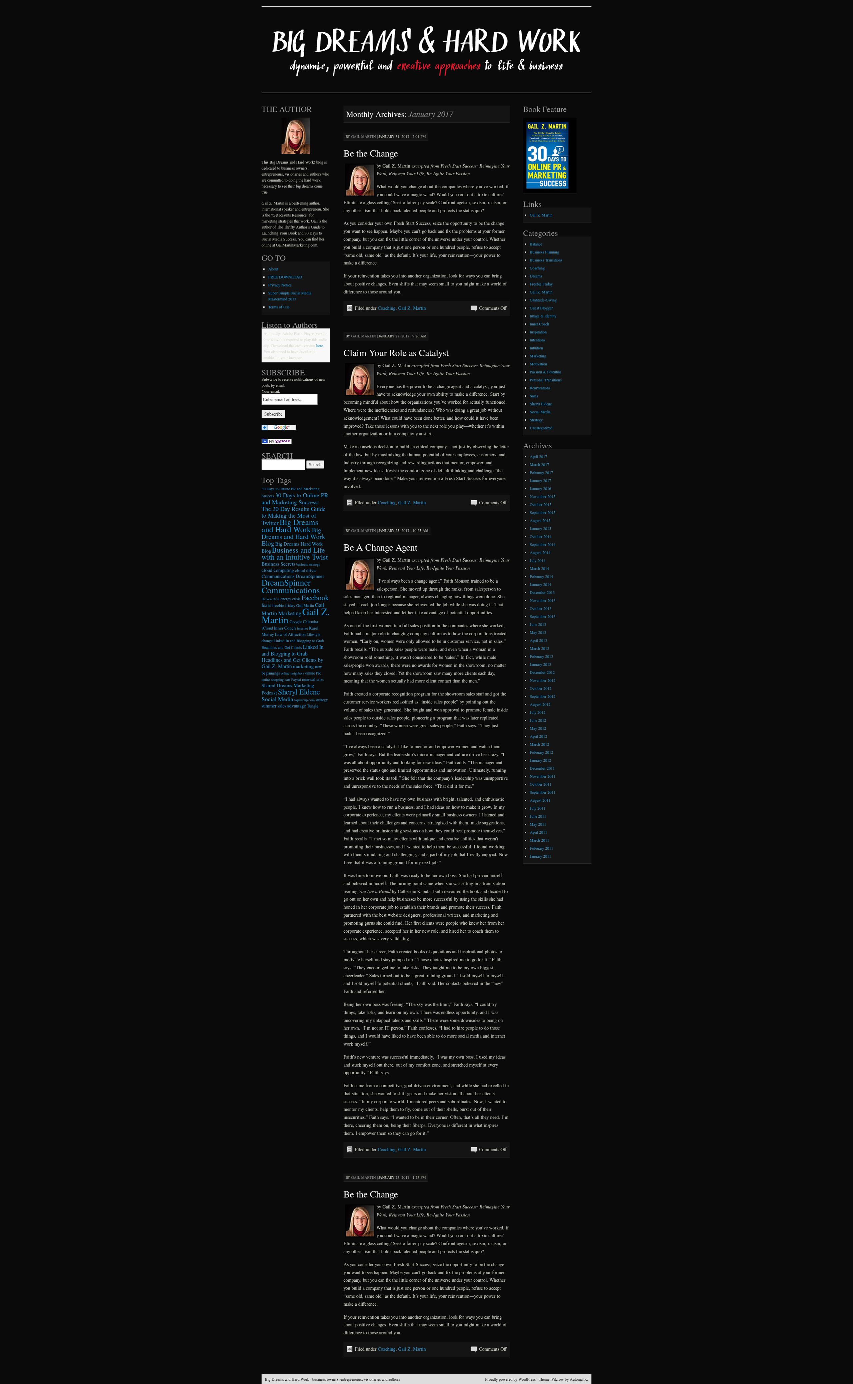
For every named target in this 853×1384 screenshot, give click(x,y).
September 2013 (542, 616)
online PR (313, 673)
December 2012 (542, 672)
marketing (303, 666)
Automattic (578, 1379)
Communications (278, 576)
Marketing (538, 355)
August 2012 (540, 704)
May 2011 (538, 824)
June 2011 (538, 816)
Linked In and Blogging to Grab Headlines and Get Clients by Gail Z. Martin (293, 656)
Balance (536, 243)
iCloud (267, 628)
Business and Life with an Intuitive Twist (295, 553)
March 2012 (539, 744)
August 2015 (540, 520)
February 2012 (541, 752)
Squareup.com (304, 699)
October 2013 (540, 608)
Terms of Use (279, 306)
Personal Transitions (546, 379)
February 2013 (541, 656)
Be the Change (371, 153)
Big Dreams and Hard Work (290, 526)
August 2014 (540, 552)
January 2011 (540, 856)
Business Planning (544, 251)
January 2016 (540, 488)
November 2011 (542, 776)
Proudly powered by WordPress (510, 1379)
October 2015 (540, 504)
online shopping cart (276, 679)
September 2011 (542, 792)
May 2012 (538, 728)
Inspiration (538, 331)
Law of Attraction (290, 634)
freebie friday (283, 605)
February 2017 (541, 472)
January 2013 (540, 664)
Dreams (536, 275)
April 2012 (538, 736)
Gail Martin (363, 136)
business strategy (308, 564)
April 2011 (538, 832)
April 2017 (538, 456)
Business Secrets (278, 564)
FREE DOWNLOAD (285, 276)
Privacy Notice (280, 284)
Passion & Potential (545, 371)
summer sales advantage (284, 705)
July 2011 (537, 808)
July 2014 (537, 560)
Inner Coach (285, 628)
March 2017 (539, 464)
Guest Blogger (541, 307)
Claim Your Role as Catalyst (396, 352)
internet (302, 628)
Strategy (536, 419)
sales (320, 679)
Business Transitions (546, 259)
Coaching (387, 308)
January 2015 (540, 528)
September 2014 (542, 544)
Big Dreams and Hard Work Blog (293, 536)
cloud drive (305, 570)
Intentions (537, 339)
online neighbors (292, 673)
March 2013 (539, 648)
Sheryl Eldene (299, 691)
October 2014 (540, 536)
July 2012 (537, 712)
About (273, 268)
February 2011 (541, 848)
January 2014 (540, 584)
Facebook (315, 597)
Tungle (313, 706)
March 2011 (539, 840)
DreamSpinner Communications (291, 586)
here (319, 345)
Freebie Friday (541, 283)
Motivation (538, 363)
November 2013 (542, 600)
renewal (309, 679)
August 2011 (540, 800)
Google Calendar (304, 622)
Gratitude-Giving (543, 299)
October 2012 (540, 688)
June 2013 (538, 624)
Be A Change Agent (381, 547)
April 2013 (538, 640)
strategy (322, 699)
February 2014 (541, 576)
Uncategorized (541, 427)
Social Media (277, 699)
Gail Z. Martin (412, 308)
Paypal (296, 679)
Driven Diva (271, 599)
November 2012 (542, 680)
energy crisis (291, 598)
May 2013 (538, 632)
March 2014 (539, 568)
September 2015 (542, 512)
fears (266, 605)
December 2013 (542, 592)
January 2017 (540, 480)
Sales (534, 395)
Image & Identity (543, 315)
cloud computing (278, 570)
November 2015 (542, 496)
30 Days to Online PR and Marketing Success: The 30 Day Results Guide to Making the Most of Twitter (295, 509)
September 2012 (542, 696)
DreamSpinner (310, 576)
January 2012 (540, 760)
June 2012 (538, 720)
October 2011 (540, 784)
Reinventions (540, 387)
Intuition (536, 347)
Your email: (271, 391)
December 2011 (542, 768)
